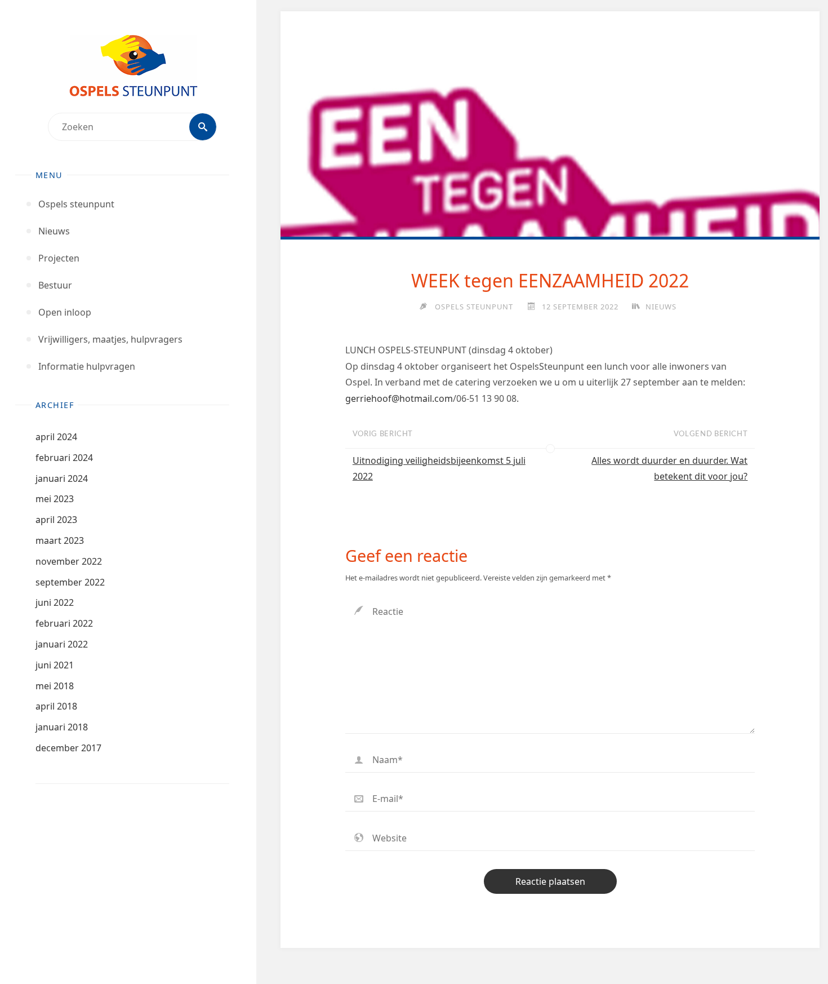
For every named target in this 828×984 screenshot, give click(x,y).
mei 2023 (54, 499)
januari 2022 (61, 644)
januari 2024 (61, 478)
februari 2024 (64, 457)
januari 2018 (61, 727)
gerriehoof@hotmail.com (399, 398)
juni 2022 (54, 602)
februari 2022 (64, 623)
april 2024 (56, 437)
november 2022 (68, 561)
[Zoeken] (202, 126)
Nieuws (661, 307)
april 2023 (56, 519)
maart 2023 (59, 540)
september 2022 (70, 582)
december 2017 (68, 748)
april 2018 (56, 706)
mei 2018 (54, 686)
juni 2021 (54, 665)
